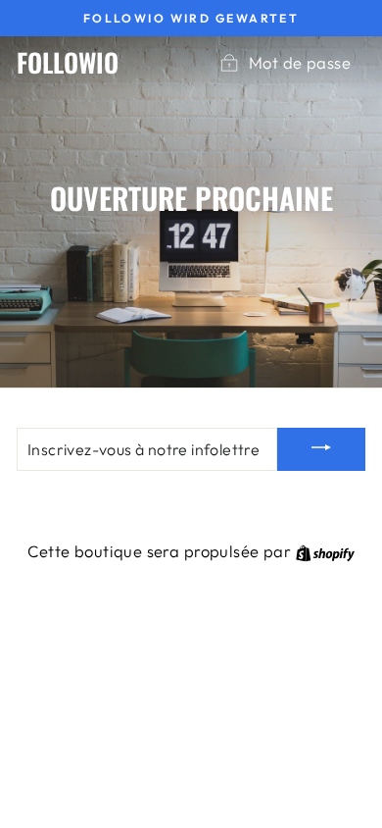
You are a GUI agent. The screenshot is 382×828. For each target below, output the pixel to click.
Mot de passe (300, 62)
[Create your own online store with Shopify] (325, 551)
